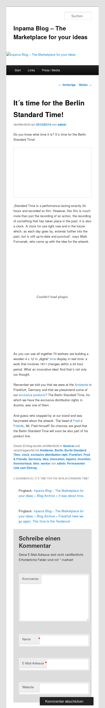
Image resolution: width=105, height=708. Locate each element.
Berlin (59, 450)
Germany (34, 459)
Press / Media (51, 70)
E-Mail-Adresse (34, 663)
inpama (71, 459)
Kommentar (30, 578)
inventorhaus (22, 463)
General (68, 446)
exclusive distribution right (49, 454)
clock (25, 454)
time (53, 358)
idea (46, 459)
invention (84, 459)
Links (31, 70)
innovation (57, 459)
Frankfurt (75, 454)
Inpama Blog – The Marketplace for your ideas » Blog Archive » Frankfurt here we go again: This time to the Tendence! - (51, 516)
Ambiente (81, 384)
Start (18, 70)
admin (62, 124)
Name (30, 639)
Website (28, 687)
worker (46, 463)
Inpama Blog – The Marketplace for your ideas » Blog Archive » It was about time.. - (52, 495)
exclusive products (32, 394)
